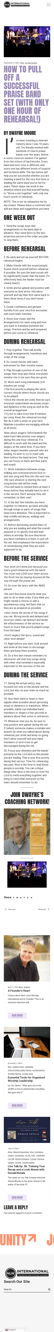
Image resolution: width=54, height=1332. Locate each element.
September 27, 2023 (11, 63)
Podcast (33, 1159)
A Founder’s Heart (19, 991)
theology (40, 1159)
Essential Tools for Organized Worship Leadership (26, 1079)
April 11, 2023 (13, 987)
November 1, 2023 (14, 1063)
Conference (38, 1152)
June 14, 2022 (13, 1148)
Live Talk (11, 1159)
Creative (11, 1155)
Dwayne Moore (22, 133)
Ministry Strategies (22, 1159)
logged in (20, 1213)
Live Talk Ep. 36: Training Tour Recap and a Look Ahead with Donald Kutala (26, 1169)
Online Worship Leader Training (19, 1070)
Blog (22, 63)
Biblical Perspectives (21, 1152)
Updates (27, 987)
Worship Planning (14, 1074)
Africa (10, 1152)
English (12, 1330)
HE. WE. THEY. (30, 1155)
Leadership (29, 1067)
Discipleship (19, 1155)
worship (18, 1162)
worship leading (31, 63)
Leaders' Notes (18, 1067)
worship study (27, 1074)
